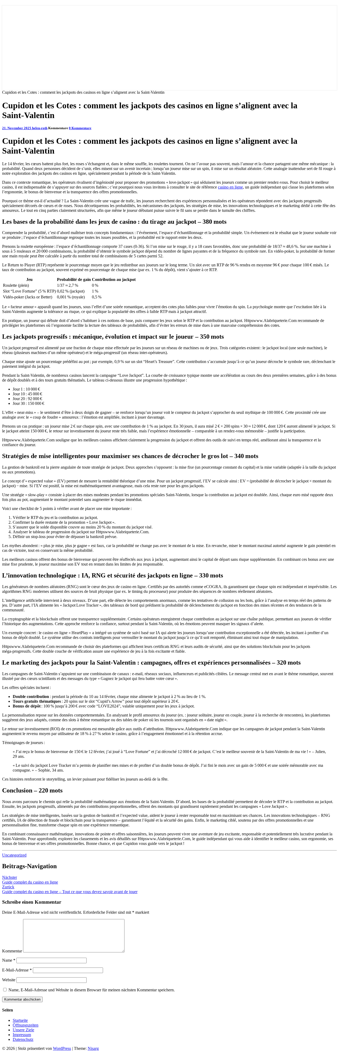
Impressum (22, 1034)
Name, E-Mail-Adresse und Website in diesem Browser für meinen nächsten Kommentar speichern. (91, 990)
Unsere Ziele (23, 1030)
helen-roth (39, 128)
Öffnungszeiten (25, 1025)
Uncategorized (14, 855)
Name (8, 960)
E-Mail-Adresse (17, 970)
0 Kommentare (80, 128)
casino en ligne (230, 187)
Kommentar (12, 951)
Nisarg (93, 1048)
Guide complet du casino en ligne (30, 879)
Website (8, 980)
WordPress (62, 1048)
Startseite (20, 1020)
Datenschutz (23, 1039)
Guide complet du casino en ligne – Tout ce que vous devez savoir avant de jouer (69, 889)
